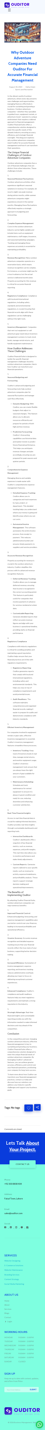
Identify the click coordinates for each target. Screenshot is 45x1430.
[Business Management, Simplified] (22, 5)
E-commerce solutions (13, 1265)
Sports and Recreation (24, 89)
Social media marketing (14, 1284)
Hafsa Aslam (30, 87)
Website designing (12, 1261)
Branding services (11, 1275)
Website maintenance (13, 1270)
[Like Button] (28, 1108)
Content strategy (11, 1279)
